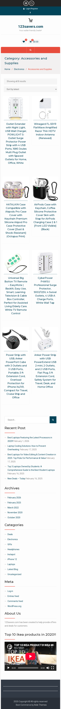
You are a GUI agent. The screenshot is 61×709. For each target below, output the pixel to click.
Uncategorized (14, 574)
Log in (10, 591)
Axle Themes (40, 705)
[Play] (8, 667)
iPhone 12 (12, 559)
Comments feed (15, 601)
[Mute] (47, 667)
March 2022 (13, 507)
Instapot (11, 554)
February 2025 (14, 502)
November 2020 (15, 512)
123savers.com (30, 26)
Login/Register (32, 9)
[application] (30, 656)
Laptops (11, 564)
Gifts (10, 544)
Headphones (13, 549)
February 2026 (14, 497)
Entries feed (13, 596)
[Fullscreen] (52, 667)
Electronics (19, 69)
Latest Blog (13, 569)
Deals (10, 534)
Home (7, 69)
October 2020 (14, 517)
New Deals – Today (16, 478)
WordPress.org (14, 606)
